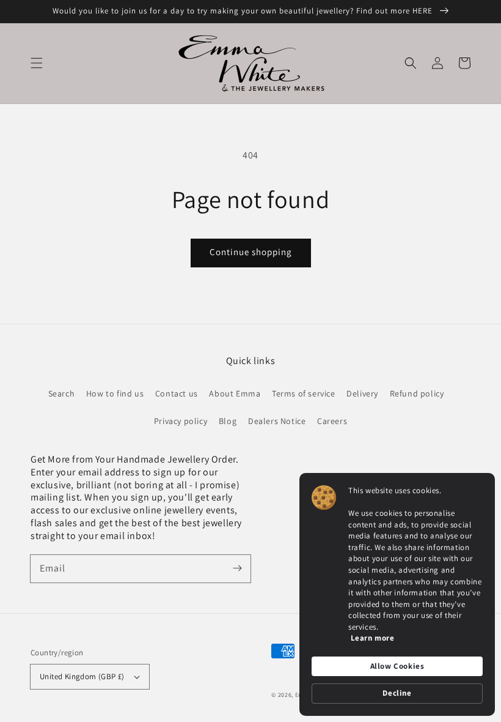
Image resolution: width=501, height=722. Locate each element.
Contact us (176, 393)
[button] (36, 63)
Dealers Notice (276, 420)
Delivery (362, 393)
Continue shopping (251, 252)
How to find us (115, 393)
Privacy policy (180, 420)
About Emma (234, 393)
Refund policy (417, 393)
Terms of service (303, 393)
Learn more (373, 638)
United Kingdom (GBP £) (82, 676)
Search (61, 393)
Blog (227, 420)
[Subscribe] (237, 568)
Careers (332, 420)
